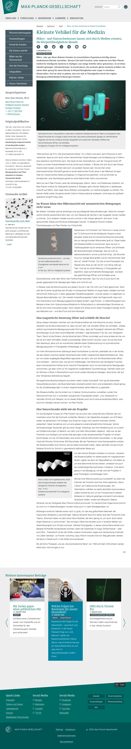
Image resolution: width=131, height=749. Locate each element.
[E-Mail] (77, 47)
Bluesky (38, 700)
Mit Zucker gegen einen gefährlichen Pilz (27, 608)
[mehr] (40, 267)
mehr (9, 244)
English (98, 7)
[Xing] (69, 47)
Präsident (10, 700)
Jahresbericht (12, 708)
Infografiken (15, 72)
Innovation (76, 18)
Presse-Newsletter (18, 83)
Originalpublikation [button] (17, 121)
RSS (96, 707)
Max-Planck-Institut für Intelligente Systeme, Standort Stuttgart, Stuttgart (17, 105)
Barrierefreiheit (66, 742)
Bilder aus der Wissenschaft (15, 58)
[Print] (84, 47)
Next (124, 623)
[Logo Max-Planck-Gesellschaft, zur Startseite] (48, 9)
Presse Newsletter (115, 696)
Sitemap (59, 729)
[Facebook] (38, 47)
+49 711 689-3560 (15, 111)
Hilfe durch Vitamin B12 (102, 608)
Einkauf (9, 713)
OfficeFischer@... (14, 114)
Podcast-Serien (16, 77)
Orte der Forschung (18, 66)
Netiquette (64, 713)
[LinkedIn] (46, 47)
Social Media (40, 695)
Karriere (60, 18)
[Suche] (119, 7)
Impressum (70, 729)
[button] (123, 128)
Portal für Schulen (17, 44)
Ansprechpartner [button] (15, 92)
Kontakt (96, 696)
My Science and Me (18, 50)
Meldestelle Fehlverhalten (17, 717)
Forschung (27, 18)
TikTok (38, 713)
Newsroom (44, 18)
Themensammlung (115, 702)
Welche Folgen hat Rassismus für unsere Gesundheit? (64, 609)
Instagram (66, 704)
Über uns (10, 18)
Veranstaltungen (17, 39)
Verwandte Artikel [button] (16, 194)
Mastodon (39, 704)
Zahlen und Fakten (14, 704)
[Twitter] (61, 47)
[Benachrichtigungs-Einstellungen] (126, 7)
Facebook (66, 700)
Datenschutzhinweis (66, 735)
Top (122, 685)
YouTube (66, 708)
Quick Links (13, 695)
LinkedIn (39, 708)
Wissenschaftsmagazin (20, 33)
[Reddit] (54, 47)
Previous (7, 623)
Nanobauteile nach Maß (17, 221)
